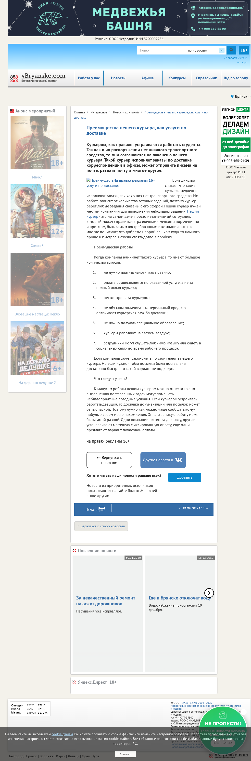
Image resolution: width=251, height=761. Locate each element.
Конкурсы (177, 77)
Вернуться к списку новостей (103, 526)
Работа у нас (89, 77)
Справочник (206, 77)
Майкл (48, 168)
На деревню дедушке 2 (40, 374)
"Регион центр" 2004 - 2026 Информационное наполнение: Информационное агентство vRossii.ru (206, 705)
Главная (79, 112)
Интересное (98, 112)
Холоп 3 (47, 237)
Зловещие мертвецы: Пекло (39, 305)
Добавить (184, 477)
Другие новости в (158, 459)
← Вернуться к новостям (109, 460)
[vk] (179, 460)
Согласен (125, 754)
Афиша (147, 77)
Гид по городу (236, 77)
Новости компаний (126, 112)
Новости (118, 77)
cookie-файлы (62, 734)
